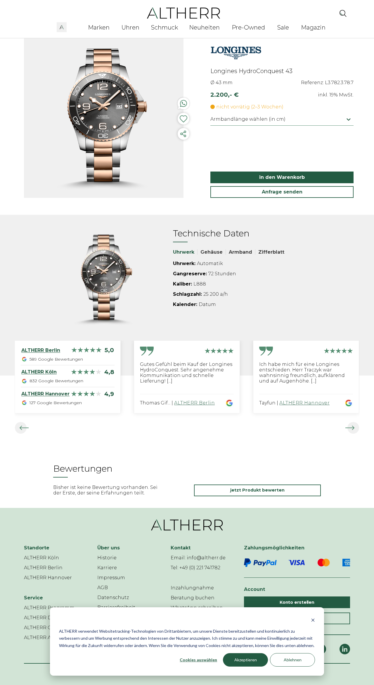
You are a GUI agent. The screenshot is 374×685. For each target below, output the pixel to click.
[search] (343, 13)
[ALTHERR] (183, 12)
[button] (61, 26)
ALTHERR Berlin (194, 403)
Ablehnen (293, 659)
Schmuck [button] (164, 27)
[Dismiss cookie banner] (313, 620)
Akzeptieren (245, 659)
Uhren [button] (130, 27)
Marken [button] (99, 27)
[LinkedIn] (345, 649)
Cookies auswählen (198, 659)
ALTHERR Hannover (304, 403)
